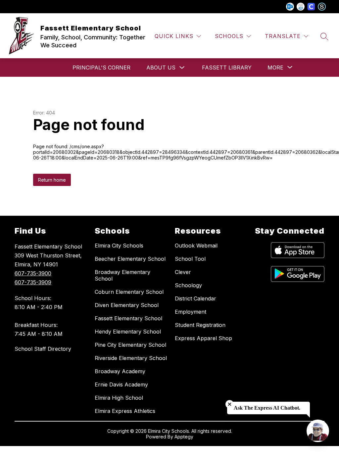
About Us (160, 67)
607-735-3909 (33, 282)
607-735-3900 (33, 273)
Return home (52, 180)
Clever (183, 272)
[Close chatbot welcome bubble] (229, 404)
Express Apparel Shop (203, 338)
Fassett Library (227, 67)
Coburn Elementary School (129, 292)
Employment (190, 311)
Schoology (188, 285)
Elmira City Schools (119, 245)
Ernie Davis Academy (121, 384)
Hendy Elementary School (128, 331)
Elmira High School (119, 397)
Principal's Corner (101, 67)
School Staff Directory (43, 348)
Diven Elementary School (127, 305)
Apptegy (183, 436)
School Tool (190, 258)
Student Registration (200, 325)
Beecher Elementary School (130, 258)
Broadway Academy (120, 371)
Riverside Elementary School (131, 358)
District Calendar (195, 298)
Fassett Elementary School (128, 318)
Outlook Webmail (196, 245)
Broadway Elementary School (122, 275)
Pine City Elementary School (130, 344)
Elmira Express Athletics (125, 411)
